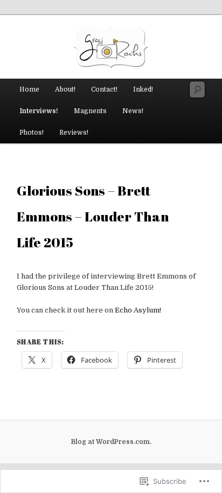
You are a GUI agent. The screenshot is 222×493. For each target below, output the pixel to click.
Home (29, 89)
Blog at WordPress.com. (111, 442)
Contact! (104, 89)
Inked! (143, 89)
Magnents (90, 111)
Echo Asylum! (138, 310)
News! (132, 111)
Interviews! (38, 111)
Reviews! (73, 132)
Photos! (31, 132)
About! (65, 89)
